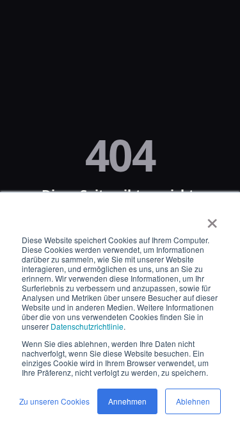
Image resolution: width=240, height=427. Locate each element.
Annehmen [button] (127, 401)
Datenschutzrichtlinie (87, 326)
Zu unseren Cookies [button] (54, 401)
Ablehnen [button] (193, 401)
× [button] (212, 219)
